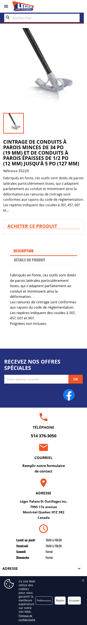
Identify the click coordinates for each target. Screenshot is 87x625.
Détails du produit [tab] (29, 259)
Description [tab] (24, 250)
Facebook (69, 395)
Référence (10, 171)
